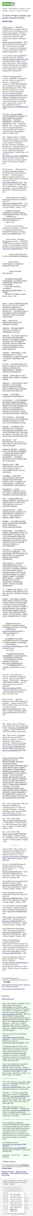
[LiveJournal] (10, 982)
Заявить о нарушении (12, 986)
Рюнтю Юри (7, 21)
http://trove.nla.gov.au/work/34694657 (14, 1148)
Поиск (28, 8)
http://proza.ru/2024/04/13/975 (21, 1110)
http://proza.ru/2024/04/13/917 (20, 1096)
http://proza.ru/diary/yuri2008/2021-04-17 (15, 962)
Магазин (5, 10)
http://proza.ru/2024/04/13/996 (12, 1087)
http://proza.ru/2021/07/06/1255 (13, 42)
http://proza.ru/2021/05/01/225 (12, 953)
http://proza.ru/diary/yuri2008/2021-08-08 (15, 59)
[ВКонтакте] (5, 982)
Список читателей (7, 984)
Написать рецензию (8, 999)
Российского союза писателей (18, 1213)
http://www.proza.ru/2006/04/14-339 (14, 747)
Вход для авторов (22, 10)
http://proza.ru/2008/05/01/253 (12, 233)
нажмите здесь (13, 1209)
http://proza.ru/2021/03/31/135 (12, 750)
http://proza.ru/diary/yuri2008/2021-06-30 (15, 107)
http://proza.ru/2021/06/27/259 (12, 688)
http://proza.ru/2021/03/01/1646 (18, 728)
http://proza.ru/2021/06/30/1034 (12, 95)
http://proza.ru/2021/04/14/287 (12, 932)
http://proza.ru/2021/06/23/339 (12, 815)
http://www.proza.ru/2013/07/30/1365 (14, 834)
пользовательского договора (14, 1190)
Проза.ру (11, 1184)
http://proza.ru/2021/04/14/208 (12, 921)
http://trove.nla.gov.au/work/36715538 (14, 1144)
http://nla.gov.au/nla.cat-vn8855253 (13, 1043)
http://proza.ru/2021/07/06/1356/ (13, 646)
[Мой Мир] (8, 982)
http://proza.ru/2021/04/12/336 (12, 885)
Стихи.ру (5, 1184)
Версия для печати (18, 984)
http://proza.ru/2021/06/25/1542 (12, 182)
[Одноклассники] (6, 982)
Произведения (13, 8)
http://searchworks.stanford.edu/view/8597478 (17, 1069)
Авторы (5, 8)
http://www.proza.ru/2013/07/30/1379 (15, 820)
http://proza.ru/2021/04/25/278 (12, 871)
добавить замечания (9, 1161)
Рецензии (22, 8)
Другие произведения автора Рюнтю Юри (13, 989)
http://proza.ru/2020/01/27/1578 (13, 203)
